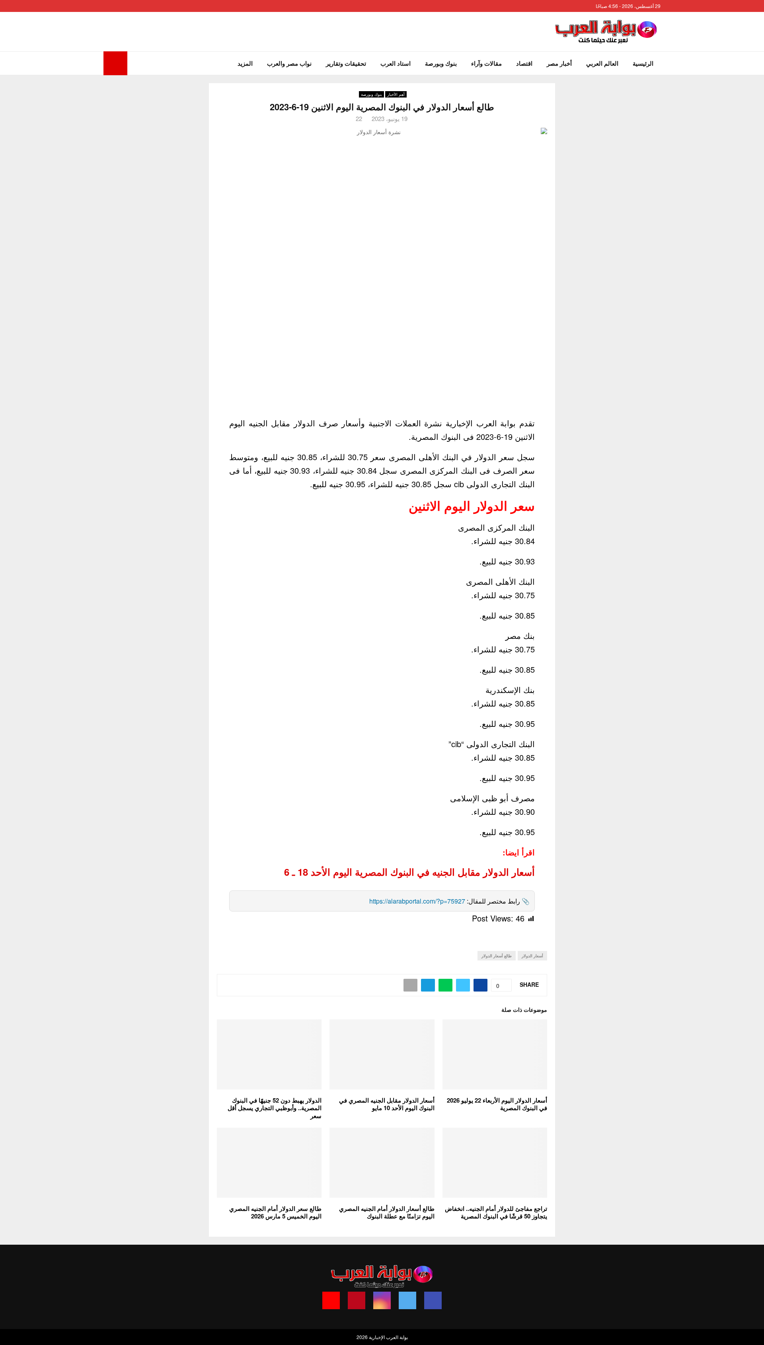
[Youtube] (331, 1300)
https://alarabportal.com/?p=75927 (417, 901)
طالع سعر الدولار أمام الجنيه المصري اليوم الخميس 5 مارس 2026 (275, 1212)
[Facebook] (433, 1300)
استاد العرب (395, 63)
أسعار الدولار (532, 955)
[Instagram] (382, 1300)
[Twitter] (407, 1300)
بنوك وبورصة (441, 63)
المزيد (245, 63)
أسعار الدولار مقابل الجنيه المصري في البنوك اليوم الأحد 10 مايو (387, 1104)
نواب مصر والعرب (289, 63)
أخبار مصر (559, 63)
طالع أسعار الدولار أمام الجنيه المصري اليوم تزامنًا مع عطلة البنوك (387, 1212)
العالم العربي (602, 63)
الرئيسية (643, 63)
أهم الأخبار (396, 94)
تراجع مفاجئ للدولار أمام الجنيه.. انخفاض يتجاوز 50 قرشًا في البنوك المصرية (496, 1212)
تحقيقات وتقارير (346, 63)
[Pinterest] (356, 1300)
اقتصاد (524, 63)
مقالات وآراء (486, 63)
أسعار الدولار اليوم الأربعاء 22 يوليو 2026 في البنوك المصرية (497, 1104)
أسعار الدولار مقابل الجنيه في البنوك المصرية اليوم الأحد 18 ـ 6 (409, 871)
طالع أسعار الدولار (496, 955)
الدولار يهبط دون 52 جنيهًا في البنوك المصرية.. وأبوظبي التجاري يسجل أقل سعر (275, 1108)
